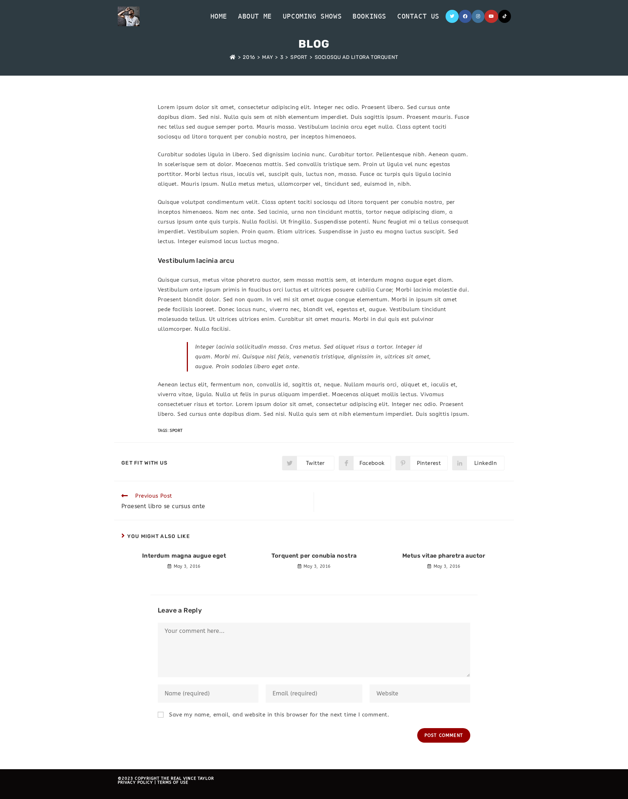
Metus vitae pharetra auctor (444, 555)
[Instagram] (478, 16)
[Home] (233, 57)
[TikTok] (504, 16)
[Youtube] (491, 16)
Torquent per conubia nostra (314, 555)
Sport (176, 430)
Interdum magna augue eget (184, 555)
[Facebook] (465, 16)
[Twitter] (452, 16)
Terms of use (172, 782)
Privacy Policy (135, 782)
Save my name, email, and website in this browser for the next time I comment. (279, 714)
